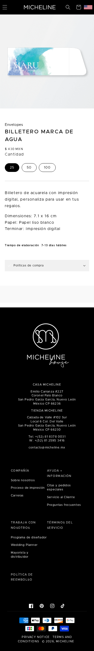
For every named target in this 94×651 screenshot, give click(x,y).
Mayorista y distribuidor (19, 554)
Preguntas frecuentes (64, 504)
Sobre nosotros (23, 480)
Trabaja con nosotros (23, 525)
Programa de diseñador (29, 537)
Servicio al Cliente (61, 497)
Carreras (17, 495)
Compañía (20, 470)
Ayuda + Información (59, 473)
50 (29, 167)
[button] (68, 7)
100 (47, 167)
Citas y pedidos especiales (59, 487)
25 (12, 167)
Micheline (65, 641)
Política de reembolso (22, 577)
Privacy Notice (36, 637)
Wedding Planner (24, 544)
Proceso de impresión (28, 487)
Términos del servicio (60, 525)
